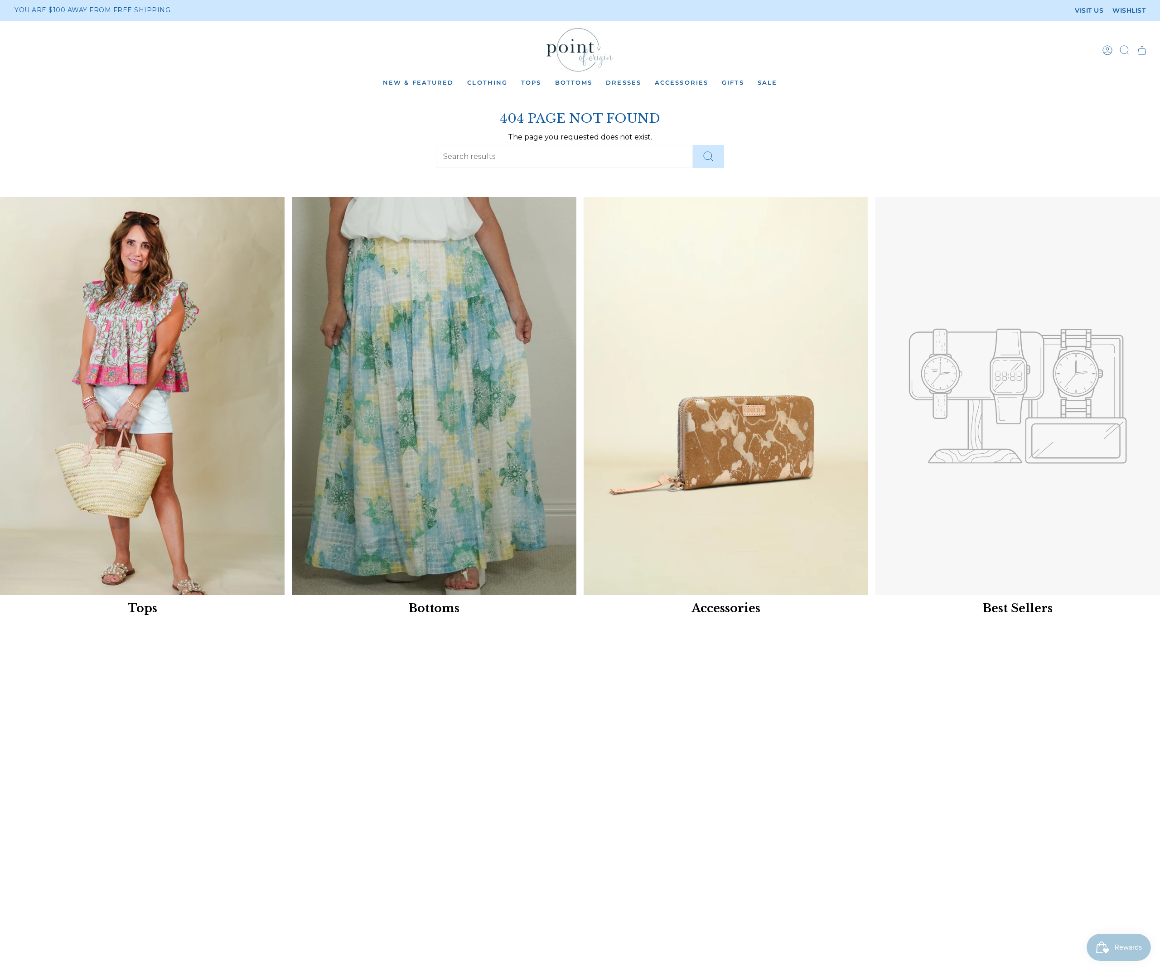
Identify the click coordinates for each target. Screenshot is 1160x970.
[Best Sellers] (1017, 396)
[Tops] (142, 396)
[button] (418, 83)
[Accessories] (726, 396)
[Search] (708, 156)
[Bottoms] (434, 396)
